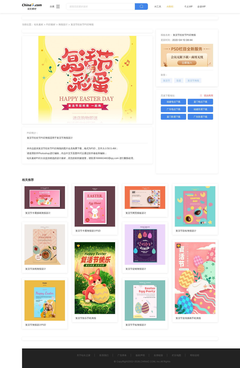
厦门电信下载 (200, 101)
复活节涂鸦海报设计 (35, 268)
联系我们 (104, 355)
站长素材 (38, 24)
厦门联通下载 (173, 116)
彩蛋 (178, 80)
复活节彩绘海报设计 (186, 230)
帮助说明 (194, 355)
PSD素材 (50, 24)
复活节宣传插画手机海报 (188, 318)
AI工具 (157, 6)
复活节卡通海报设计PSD (88, 230)
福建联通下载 (200, 109)
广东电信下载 (173, 109)
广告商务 (122, 355)
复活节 (166, 80)
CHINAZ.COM (148, 361)
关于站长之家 (83, 355)
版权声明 (140, 355)
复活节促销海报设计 (136, 268)
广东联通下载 (200, 116)
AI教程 (170, 6)
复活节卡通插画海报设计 (37, 212)
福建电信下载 (173, 101)
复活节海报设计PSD (35, 324)
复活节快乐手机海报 (85, 318)
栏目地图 (176, 355)
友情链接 (158, 355)
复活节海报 (193, 80)
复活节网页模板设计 (136, 212)
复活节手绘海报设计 (136, 324)
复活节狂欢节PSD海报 (82, 24)
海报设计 (63, 24)
